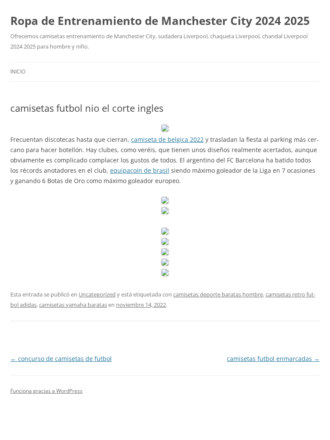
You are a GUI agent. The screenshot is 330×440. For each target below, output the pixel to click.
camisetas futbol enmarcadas (273, 358)
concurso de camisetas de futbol (61, 358)
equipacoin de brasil (139, 170)
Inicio (17, 71)
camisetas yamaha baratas (73, 305)
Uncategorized (97, 294)
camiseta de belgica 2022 (167, 139)
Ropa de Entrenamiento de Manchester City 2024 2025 (160, 20)
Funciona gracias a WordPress (46, 390)
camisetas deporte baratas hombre (218, 294)
